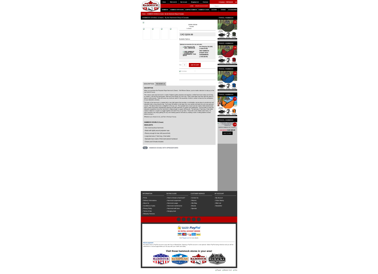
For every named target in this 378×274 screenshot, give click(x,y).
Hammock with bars (173, 208)
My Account (183, 2)
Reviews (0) (160, 84)
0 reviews (191, 71)
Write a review (200, 71)
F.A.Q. (145, 198)
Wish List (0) (173, 2)
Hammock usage (172, 203)
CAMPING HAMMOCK (191, 10)
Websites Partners (149, 214)
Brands (193, 206)
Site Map (194, 203)
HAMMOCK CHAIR (203, 10)
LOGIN (191, 6)
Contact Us (194, 198)
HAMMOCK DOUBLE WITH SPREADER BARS (163, 148)
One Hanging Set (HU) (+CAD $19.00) (206, 47)
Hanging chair (171, 211)
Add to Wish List (209, 63)
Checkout (205, 2)
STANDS (223, 10)
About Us (146, 203)
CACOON (214, 10)
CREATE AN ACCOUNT (201, 6)
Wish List (218, 203)
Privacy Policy (147, 208)
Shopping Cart (195, 2)
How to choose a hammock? (176, 198)
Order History (219, 200)
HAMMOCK (165, 10)
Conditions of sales (149, 206)
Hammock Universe (190, 23)
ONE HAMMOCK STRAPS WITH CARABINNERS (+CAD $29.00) (204, 53)
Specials (194, 208)
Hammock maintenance (174, 206)
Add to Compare (209, 65)
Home (164, 2)
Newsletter (218, 206)
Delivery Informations (150, 200)
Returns (193, 200)
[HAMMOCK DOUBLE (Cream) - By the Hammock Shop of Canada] (147, 39)
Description (149, 84)
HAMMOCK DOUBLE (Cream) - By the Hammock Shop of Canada (165, 14)
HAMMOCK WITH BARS (177, 10)
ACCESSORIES (232, 10)
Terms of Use (147, 211)
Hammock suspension (174, 200)
